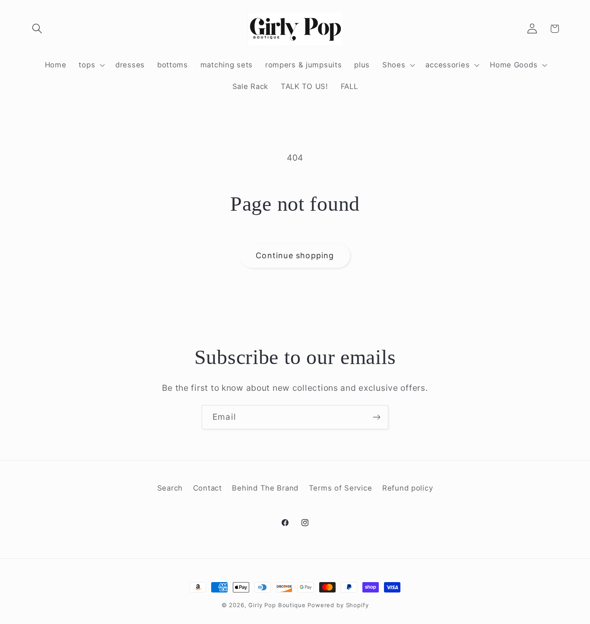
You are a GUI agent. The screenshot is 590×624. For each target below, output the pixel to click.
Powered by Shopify (338, 605)
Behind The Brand (265, 488)
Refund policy (407, 488)
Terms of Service (340, 488)
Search (170, 488)
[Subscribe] (376, 417)
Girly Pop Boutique (276, 605)
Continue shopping (295, 255)
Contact (207, 488)
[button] (37, 28)
